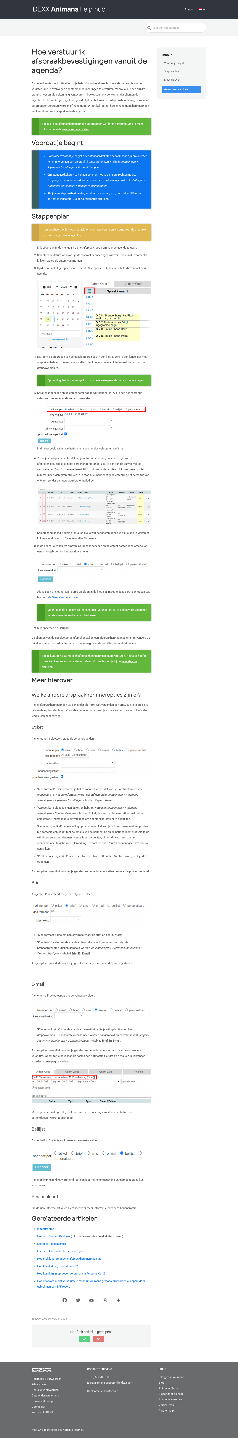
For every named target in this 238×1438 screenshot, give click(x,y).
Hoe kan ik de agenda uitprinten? (57, 1266)
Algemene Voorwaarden (46, 1378)
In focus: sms (45, 1229)
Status (189, 9)
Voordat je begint (174, 63)
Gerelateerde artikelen (95, 199)
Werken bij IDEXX (42, 1412)
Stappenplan (171, 71)
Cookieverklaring (42, 1401)
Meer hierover (172, 79)
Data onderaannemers (45, 1395)
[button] (84, 1339)
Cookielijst (38, 1406)
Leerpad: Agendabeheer (51, 1243)
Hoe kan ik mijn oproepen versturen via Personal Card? (71, 1273)
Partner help (166, 1410)
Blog (161, 1382)
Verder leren (166, 1405)
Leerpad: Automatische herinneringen (60, 1251)
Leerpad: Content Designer (53, 1236)
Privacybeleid (40, 1384)
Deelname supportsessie (102, 1391)
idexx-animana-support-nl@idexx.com (110, 1382)
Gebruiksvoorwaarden (45, 1390)
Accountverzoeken (170, 1399)
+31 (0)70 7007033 (98, 1377)
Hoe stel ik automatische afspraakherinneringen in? (69, 1258)
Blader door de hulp (171, 1394)
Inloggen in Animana (171, 1377)
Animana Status (168, 1388)
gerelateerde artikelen (75, 129)
